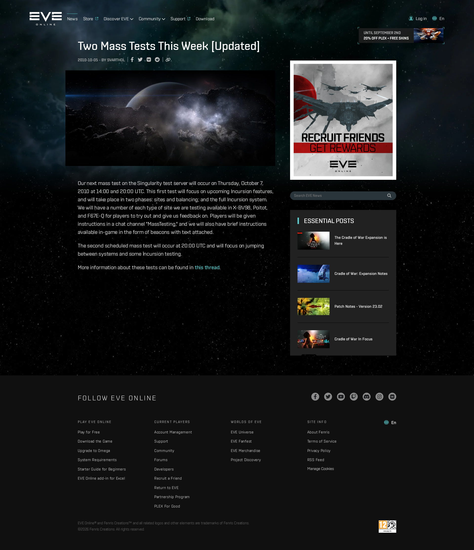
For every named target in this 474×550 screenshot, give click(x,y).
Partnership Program (172, 497)
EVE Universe (242, 432)
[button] (418, 18)
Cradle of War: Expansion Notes (361, 273)
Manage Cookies (320, 468)
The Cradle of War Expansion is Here (361, 240)
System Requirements (97, 460)
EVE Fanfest (241, 441)
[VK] (392, 397)
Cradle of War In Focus (354, 339)
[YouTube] (341, 397)
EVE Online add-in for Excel (101, 478)
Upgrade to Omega (94, 450)
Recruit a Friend (168, 478)
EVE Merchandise (245, 450)
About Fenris (318, 432)
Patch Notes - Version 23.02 (358, 306)
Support (161, 441)
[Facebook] (315, 397)
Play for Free (89, 432)
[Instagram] (379, 397)
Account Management (173, 432)
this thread (207, 267)
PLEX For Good (167, 506)
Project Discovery (246, 460)
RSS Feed (315, 460)
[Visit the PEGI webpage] (387, 526)
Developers (164, 469)
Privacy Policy (319, 450)
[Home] (46, 24)
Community (164, 450)
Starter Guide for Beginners (102, 469)
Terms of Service (322, 441)
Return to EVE (166, 488)
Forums (161, 460)
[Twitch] (354, 397)
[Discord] (367, 397)
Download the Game (95, 441)
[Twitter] (328, 397)
